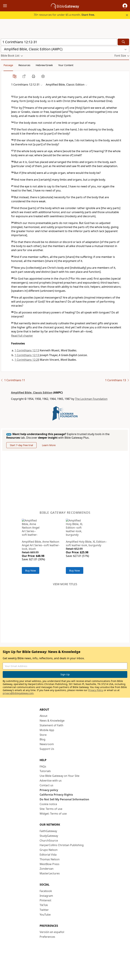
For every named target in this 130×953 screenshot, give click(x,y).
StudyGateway (49, 836)
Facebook (46, 891)
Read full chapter (22, 335)
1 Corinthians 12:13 (27, 350)
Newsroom (47, 744)
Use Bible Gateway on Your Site (59, 776)
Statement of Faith (51, 725)
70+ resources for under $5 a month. (64, 15)
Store (43, 735)
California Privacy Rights (56, 794)
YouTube (45, 914)
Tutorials (45, 771)
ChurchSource (49, 840)
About (43, 716)
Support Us (47, 749)
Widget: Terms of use (53, 813)
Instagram (46, 896)
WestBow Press (49, 864)
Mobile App (47, 730)
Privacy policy (49, 790)
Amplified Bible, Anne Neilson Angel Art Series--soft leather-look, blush (41, 545)
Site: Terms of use (51, 809)
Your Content (65, 65)
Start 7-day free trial (21, 445)
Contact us (46, 785)
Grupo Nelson (49, 850)
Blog (42, 739)
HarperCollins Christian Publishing (62, 845)
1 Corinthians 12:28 (27, 360)
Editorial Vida (48, 854)
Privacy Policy (95, 690)
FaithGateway (48, 831)
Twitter (44, 910)
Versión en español (52, 932)
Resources (24, 65)
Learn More (49, 445)
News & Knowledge (52, 720)
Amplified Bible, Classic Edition (31, 392)
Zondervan (46, 868)
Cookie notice (48, 804)
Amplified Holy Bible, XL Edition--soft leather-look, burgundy (86, 543)
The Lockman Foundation (91, 399)
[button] (125, 5)
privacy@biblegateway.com (18, 693)
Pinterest (45, 900)
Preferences (47, 937)
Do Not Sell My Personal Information (64, 799)
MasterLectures (50, 873)
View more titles (65, 584)
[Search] (123, 42)
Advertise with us (51, 780)
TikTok (44, 905)
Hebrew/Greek (44, 65)
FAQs (43, 766)
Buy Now (30, 570)
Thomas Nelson (50, 859)
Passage (8, 65)
